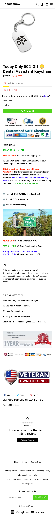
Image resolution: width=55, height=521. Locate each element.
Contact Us (36, 462)
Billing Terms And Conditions (19, 479)
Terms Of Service (27, 470)
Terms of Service (41, 479)
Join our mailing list (27, 491)
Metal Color (7, 100)
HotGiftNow (11, 4)
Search (25, 462)
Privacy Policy (11, 470)
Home (16, 462)
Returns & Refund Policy (27, 475)
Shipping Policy (43, 470)
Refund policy (27, 483)
